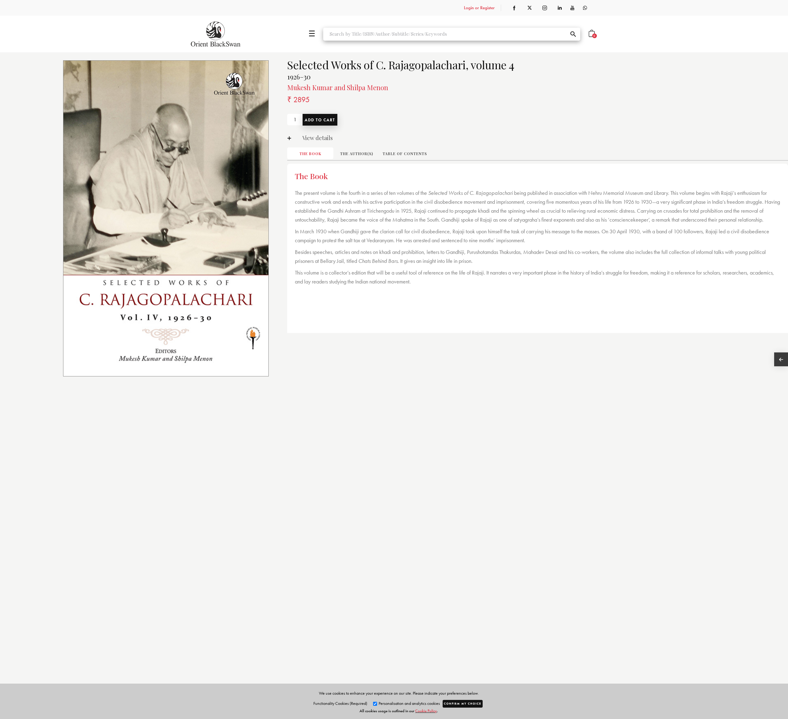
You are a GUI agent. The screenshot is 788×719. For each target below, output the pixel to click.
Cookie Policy (426, 710)
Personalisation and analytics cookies (409, 703)
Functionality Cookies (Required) (340, 703)
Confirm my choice (462, 703)
